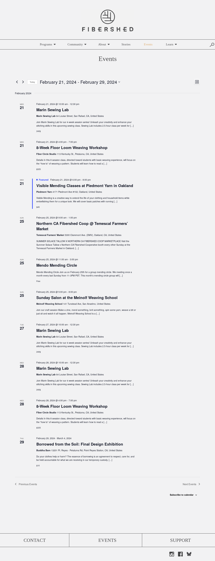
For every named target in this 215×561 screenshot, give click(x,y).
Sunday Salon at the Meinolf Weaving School (77, 297)
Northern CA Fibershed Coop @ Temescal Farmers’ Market (82, 226)
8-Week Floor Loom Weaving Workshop (72, 147)
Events (148, 44)
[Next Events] (23, 82)
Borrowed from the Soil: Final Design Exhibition (79, 444)
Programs (46, 44)
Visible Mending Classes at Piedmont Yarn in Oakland (84, 185)
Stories (126, 44)
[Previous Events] (17, 82)
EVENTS (107, 540)
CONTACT (35, 540)
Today (32, 82)
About (102, 44)
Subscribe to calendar (181, 494)
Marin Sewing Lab (52, 109)
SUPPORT (180, 540)
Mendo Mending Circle (56, 265)
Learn (169, 44)
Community (75, 44)
